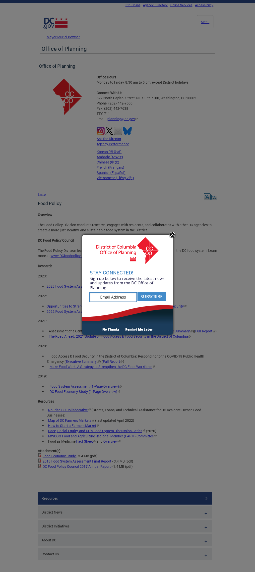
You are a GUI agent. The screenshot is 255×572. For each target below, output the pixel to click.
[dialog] (127, 285)
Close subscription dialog (172, 235)
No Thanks (111, 329)
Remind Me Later (139, 329)
